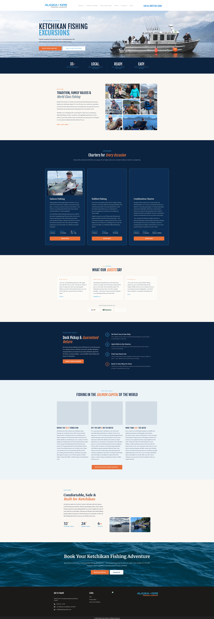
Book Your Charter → (50, 48)
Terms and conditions (94, 602)
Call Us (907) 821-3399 (74, 48)
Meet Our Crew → (63, 124)
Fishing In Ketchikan (92, 5)
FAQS (131, 5)
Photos (116, 5)
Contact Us (124, 5)
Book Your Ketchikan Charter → (107, 467)
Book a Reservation (106, 5)
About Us (81, 5)
